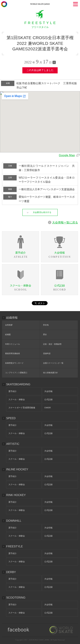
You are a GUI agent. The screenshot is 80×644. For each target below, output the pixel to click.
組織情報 (12, 317)
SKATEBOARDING (18, 384)
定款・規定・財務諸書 (52, 344)
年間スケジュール (12, 344)
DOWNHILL (13, 520)
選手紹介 (12, 391)
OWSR (47, 408)
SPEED (11, 418)
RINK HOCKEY (16, 495)
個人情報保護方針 (50, 373)
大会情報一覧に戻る (65, 222)
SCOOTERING (15, 597)
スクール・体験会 (16, 399)
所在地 (46, 325)
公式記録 (48, 399)
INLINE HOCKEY (17, 469)
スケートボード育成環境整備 (21, 408)
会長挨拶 (9, 325)
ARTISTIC (12, 443)
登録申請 (46, 353)
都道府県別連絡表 (12, 353)
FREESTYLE (14, 546)
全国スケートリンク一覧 (53, 363)
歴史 (45, 335)
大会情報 (48, 391)
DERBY (11, 572)
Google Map (67, 155)
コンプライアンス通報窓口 (16, 373)
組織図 (8, 335)
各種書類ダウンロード (14, 363)
